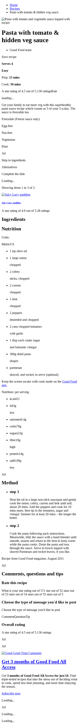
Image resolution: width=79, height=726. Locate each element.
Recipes (15, 8)
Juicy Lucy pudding (11, 202)
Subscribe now (11, 693)
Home (14, 5)
